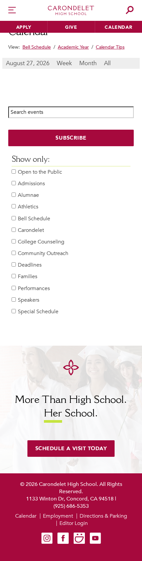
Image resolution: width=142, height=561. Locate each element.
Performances (34, 288)
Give (71, 27)
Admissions (31, 184)
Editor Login (73, 523)
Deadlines (30, 265)
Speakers (28, 300)
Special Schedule (38, 312)
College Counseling (41, 242)
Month (88, 63)
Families (27, 277)
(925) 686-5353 (71, 506)
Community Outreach (43, 253)
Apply (23, 27)
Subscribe (71, 138)
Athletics (28, 207)
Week (64, 63)
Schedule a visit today (71, 448)
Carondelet (31, 230)
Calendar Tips (110, 47)
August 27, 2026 (28, 63)
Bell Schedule (36, 47)
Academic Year (73, 47)
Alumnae (28, 195)
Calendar (118, 27)
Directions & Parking (103, 516)
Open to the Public (40, 172)
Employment (58, 516)
